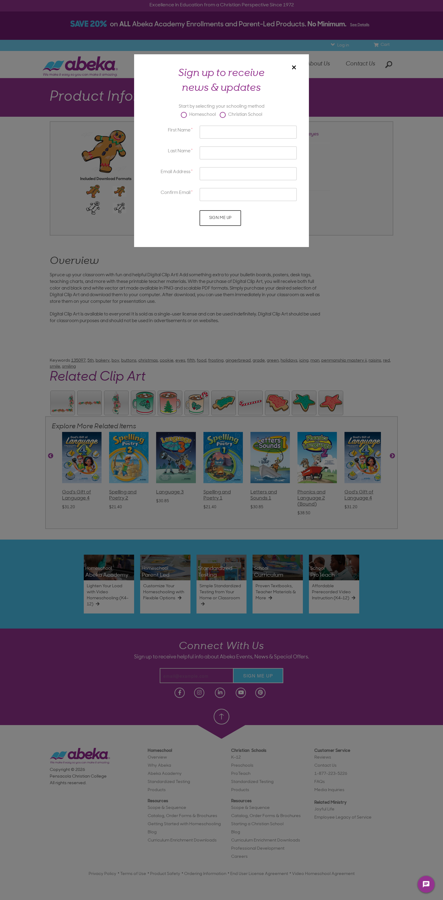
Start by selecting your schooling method (221, 106)
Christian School (244, 114)
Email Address (175, 172)
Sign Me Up (220, 218)
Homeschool (202, 114)
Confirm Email (175, 193)
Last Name (179, 151)
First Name (179, 130)
